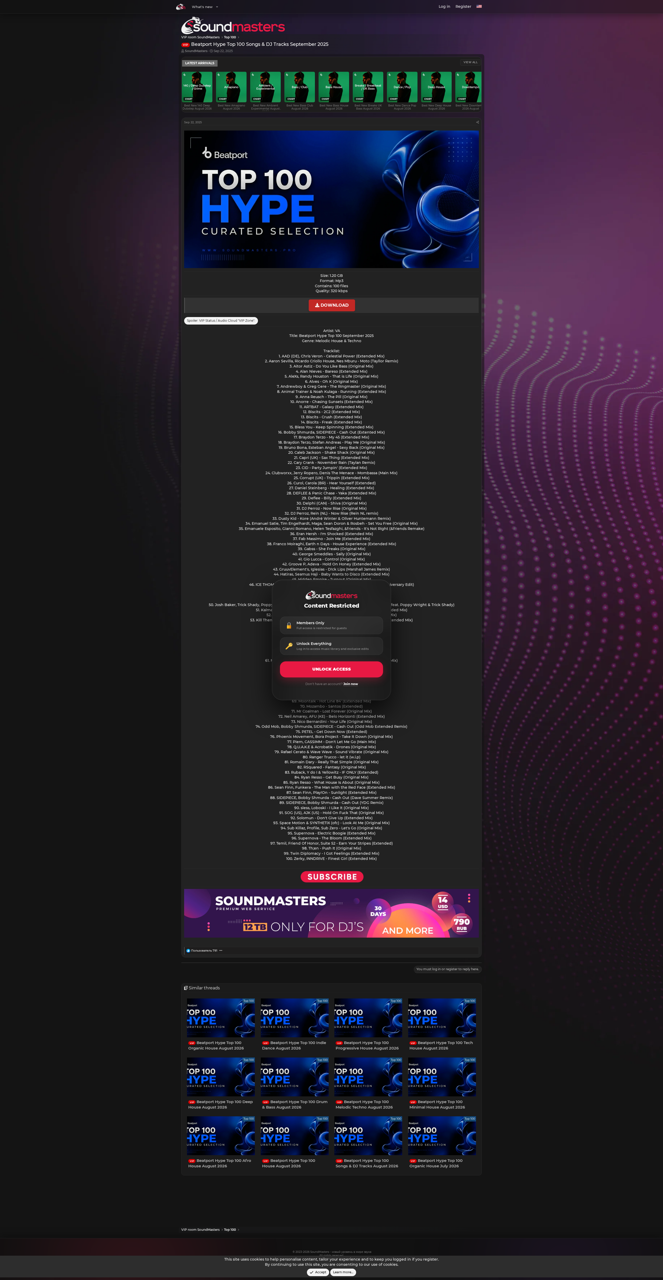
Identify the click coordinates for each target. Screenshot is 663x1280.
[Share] (477, 122)
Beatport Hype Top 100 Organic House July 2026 (436, 1163)
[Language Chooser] (479, 6)
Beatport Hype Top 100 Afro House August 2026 (219, 1163)
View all (471, 62)
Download (334, 305)
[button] (217, 6)
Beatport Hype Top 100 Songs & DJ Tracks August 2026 (367, 1163)
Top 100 (248, 1001)
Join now (350, 684)
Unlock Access (331, 669)
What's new (202, 7)
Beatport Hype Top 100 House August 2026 (288, 1163)
